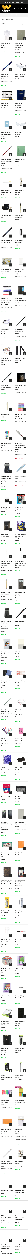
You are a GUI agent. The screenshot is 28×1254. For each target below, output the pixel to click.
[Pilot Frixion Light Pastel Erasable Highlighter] (7, 553)
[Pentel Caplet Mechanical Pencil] (7, 1153)
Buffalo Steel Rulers (19, 1076)
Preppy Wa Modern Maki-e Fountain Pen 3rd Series (20, 446)
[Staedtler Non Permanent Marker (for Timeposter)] (21, 553)
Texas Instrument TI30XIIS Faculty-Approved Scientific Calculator (6, 480)
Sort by (3, 23)
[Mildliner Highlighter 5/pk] (7, 1207)
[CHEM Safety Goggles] (7, 321)
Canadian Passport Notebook (21, 682)
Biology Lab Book (20, 159)
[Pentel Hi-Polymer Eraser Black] (21, 987)
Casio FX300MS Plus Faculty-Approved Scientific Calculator (6, 625)
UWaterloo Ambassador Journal (5, 536)
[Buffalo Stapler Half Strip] (21, 1040)
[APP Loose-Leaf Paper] (21, 960)
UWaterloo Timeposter (4, 104)
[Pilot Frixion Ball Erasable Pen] (7, 730)
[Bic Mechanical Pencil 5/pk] (7, 902)
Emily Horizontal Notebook (6, 1130)
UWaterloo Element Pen (5, 75)
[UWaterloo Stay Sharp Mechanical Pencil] (7, 151)
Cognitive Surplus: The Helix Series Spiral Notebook (6, 882)
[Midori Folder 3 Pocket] (21, 1153)
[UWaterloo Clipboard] (21, 95)
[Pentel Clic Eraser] (21, 468)
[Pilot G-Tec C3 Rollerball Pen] (7, 931)
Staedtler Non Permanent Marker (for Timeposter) (21, 563)
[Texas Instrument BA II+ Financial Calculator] (21, 1207)
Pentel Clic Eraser (20, 476)
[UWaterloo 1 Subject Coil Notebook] (21, 35)
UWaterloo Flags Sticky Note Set (20, 1101)
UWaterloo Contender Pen (6, 386)
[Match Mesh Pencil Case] (21, 788)
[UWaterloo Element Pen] (7, 66)
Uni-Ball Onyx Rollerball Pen (19, 330)
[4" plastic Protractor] (21, 1236)
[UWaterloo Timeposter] (7, 95)
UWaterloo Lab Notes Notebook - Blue (6, 134)
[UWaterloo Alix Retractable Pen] (7, 182)
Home (3, 19)
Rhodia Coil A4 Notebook (19, 854)
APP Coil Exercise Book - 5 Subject (6, 769)
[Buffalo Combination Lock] (7, 1067)
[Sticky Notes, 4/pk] (7, 1182)
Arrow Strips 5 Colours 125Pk (19, 1191)
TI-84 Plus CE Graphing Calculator (19, 509)
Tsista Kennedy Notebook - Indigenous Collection (6, 654)
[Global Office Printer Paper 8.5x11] (7, 1013)
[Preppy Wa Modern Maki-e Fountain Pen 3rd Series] (21, 435)
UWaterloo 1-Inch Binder (20, 386)
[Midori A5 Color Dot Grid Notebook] (21, 814)
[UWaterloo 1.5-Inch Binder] (7, 673)
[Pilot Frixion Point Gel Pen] (21, 406)
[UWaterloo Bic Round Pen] (21, 207)
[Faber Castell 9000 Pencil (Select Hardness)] (7, 701)
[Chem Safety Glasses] (21, 124)
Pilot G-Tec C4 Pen (19, 711)
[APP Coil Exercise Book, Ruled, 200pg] (21, 526)
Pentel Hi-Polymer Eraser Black (21, 997)
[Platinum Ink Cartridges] (7, 1092)
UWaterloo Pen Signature (19, 191)
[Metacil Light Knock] (21, 902)
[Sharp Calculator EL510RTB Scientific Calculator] (21, 872)
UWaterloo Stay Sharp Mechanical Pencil (6, 161)
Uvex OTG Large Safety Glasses (20, 75)
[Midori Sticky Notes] (21, 1121)
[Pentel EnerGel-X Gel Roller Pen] (7, 232)
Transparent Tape (6, 797)
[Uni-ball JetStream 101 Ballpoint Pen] (7, 1236)
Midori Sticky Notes (19, 1130)
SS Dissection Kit (6, 215)
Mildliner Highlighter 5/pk (6, 1217)
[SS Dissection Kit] (7, 207)
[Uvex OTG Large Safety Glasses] (21, 66)
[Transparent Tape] (7, 788)
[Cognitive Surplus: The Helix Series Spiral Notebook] (7, 872)
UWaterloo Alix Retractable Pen (6, 191)
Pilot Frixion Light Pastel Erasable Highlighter (6, 563)
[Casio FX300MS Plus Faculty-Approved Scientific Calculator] (7, 613)
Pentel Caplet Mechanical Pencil (6, 1162)
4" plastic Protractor (18, 1246)
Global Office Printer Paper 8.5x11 (5, 1023)
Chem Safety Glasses (19, 133)
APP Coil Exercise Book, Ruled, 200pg (20, 536)
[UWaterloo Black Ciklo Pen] (21, 613)
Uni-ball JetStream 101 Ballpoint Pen (5, 1246)
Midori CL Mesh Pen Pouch (20, 769)
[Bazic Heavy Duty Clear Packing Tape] (7, 960)
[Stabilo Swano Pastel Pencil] (7, 584)
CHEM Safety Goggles (5, 330)
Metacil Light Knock (19, 912)
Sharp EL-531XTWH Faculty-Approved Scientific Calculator (7, 825)
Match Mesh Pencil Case (19, 798)
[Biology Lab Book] (21, 151)
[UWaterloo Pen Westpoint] (21, 232)
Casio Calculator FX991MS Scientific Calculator (20, 595)
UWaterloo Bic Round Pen (19, 216)
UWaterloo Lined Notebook (20, 1022)
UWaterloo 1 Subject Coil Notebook (19, 45)
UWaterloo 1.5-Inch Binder (5, 682)
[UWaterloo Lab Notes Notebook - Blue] (7, 124)
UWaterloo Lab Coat (5, 44)
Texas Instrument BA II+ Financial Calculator (20, 1217)
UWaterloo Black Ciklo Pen (20, 622)
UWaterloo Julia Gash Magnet (6, 270)
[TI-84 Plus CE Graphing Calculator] (21, 499)
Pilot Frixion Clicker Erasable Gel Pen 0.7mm (6, 300)
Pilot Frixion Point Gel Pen (20, 415)
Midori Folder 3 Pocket (19, 1162)
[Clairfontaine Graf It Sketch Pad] (21, 730)
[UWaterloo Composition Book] (21, 290)
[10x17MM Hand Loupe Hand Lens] (7, 499)
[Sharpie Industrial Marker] (21, 931)
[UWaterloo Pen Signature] (21, 182)
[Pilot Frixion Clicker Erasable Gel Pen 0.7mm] (7, 290)
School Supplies (9, 19)
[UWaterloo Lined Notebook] (21, 1013)
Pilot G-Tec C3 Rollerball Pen (5, 941)
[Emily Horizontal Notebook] (7, 1121)
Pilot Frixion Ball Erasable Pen (6, 740)
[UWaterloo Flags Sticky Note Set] (21, 1092)
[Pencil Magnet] (7, 406)
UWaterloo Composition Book (20, 299)
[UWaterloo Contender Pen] (7, 377)
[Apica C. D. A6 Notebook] (21, 261)
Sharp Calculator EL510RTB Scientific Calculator (20, 883)
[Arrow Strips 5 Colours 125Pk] (21, 1182)
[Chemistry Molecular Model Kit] (7, 350)
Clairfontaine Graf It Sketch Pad (20, 740)
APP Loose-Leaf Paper (20, 970)
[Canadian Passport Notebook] (21, 673)
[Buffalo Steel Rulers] (21, 1067)
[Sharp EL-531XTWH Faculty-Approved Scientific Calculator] (7, 814)
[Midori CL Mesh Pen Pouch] (21, 759)
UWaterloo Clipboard (18, 104)
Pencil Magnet (5, 414)
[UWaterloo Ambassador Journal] (7, 526)
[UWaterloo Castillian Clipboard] (7, 1040)
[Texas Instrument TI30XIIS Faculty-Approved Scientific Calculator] (7, 468)
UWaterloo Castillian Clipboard (4, 1050)
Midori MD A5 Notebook (19, 653)
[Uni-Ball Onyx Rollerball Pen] (21, 321)
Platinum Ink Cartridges (5, 1101)
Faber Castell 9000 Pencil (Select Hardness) (6, 712)
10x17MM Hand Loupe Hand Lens (6, 508)
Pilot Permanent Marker (6, 444)
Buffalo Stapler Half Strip (19, 1049)
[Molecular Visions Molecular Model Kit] (7, 844)
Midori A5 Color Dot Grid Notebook (21, 823)
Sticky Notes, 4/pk (7, 1190)
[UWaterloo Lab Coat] (7, 35)
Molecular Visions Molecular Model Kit (6, 855)
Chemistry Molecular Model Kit (6, 360)
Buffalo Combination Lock (6, 1076)
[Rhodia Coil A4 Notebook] (21, 844)
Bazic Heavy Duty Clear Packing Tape (6, 970)
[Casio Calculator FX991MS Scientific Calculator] (21, 584)
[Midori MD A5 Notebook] (21, 644)
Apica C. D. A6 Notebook (19, 270)
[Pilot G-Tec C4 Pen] (21, 701)
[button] (22, 8)
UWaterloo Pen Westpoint (19, 241)
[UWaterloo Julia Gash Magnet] (7, 261)
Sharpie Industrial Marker (20, 941)
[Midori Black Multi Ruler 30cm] (21, 350)
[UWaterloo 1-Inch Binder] (21, 377)
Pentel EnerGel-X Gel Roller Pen (6, 241)
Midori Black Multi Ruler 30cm (20, 359)
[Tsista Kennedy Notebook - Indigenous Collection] (7, 644)
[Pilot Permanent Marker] (7, 435)
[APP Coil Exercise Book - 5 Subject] (7, 759)
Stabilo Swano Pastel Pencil (5, 593)
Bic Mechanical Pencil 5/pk (5, 912)
